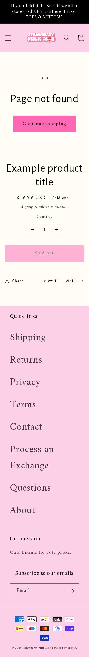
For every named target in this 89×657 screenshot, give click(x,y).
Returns (26, 360)
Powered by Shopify (64, 648)
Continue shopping (44, 124)
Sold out (44, 253)
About (22, 510)
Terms (23, 405)
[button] (8, 38)
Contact (26, 427)
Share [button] (17, 281)
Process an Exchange (32, 457)
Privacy (25, 382)
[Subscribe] (72, 591)
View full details (60, 281)
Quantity (44, 217)
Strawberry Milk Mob (37, 648)
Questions (30, 488)
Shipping (26, 207)
